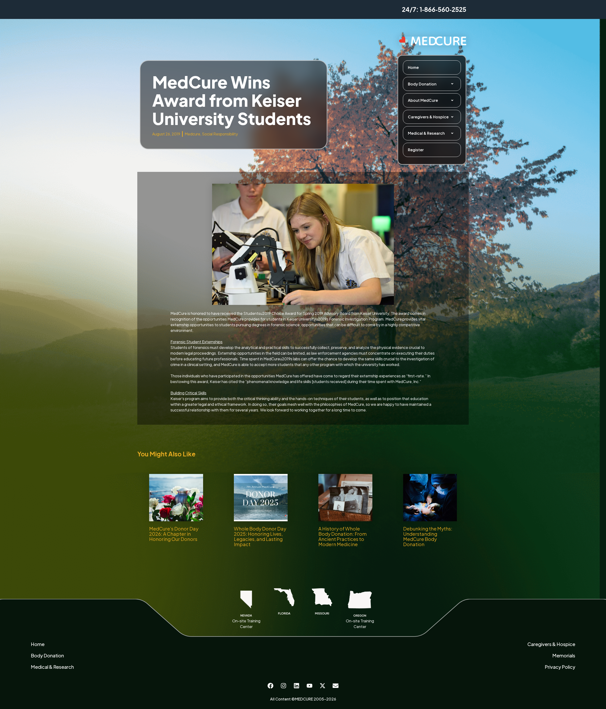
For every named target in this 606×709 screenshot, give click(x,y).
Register (416, 149)
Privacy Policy (560, 667)
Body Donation (422, 83)
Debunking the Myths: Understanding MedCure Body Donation (427, 536)
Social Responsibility (220, 133)
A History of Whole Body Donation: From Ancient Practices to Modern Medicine (342, 536)
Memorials (563, 655)
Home (413, 67)
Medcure (192, 133)
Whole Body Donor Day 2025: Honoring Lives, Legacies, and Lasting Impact (260, 536)
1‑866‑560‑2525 (443, 9)
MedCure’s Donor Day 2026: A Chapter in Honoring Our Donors (173, 534)
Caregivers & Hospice (428, 116)
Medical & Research (426, 133)
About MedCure (423, 100)
